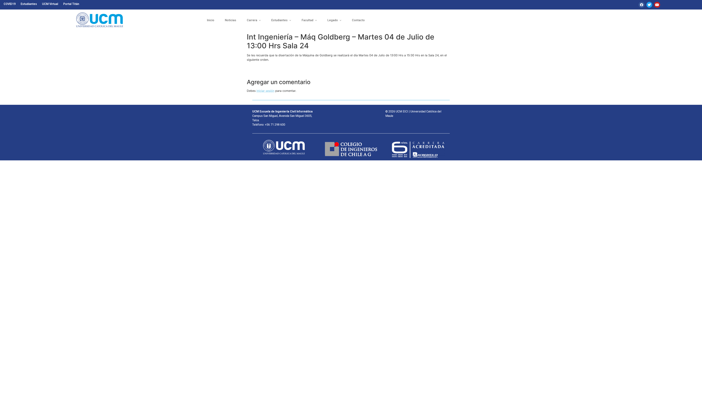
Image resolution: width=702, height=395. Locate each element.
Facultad (307, 20)
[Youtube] (657, 5)
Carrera (252, 20)
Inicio (210, 20)
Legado (332, 20)
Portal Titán (71, 4)
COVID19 (10, 4)
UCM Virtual (50, 4)
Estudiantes (29, 4)
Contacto (358, 20)
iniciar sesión (265, 91)
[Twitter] (649, 5)
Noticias (230, 20)
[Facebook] (641, 5)
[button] (253, 20)
